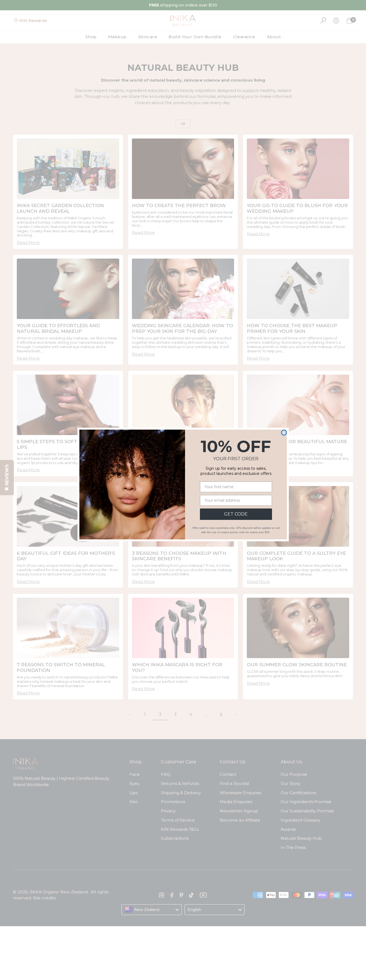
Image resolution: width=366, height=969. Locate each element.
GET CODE (236, 514)
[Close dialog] (284, 432)
